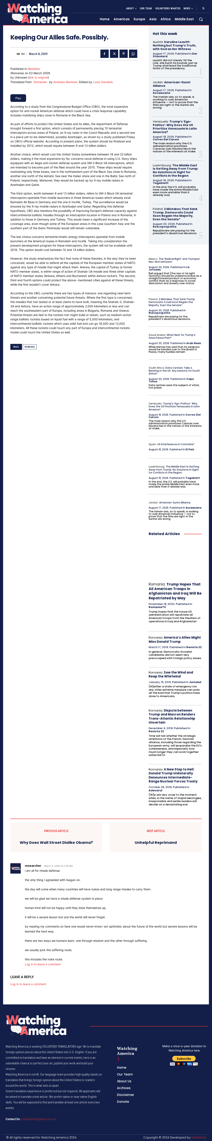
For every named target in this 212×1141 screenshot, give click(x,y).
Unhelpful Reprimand (156, 842)
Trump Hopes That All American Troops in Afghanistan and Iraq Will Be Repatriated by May (175, 591)
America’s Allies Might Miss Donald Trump (175, 639)
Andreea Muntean (65, 82)
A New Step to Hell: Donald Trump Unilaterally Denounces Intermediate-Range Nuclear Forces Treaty (173, 775)
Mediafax (34, 68)
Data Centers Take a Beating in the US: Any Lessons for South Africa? (174, 371)
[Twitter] (203, 8)
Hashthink (199, 1137)
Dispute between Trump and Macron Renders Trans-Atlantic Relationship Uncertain (172, 716)
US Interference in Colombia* (175, 444)
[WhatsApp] (133, 54)
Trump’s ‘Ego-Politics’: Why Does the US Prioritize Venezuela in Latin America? (175, 126)
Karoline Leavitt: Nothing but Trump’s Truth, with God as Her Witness (174, 45)
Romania (30, 347)
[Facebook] (104, 54)
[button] (201, 19)
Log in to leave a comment (43, 964)
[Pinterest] (123, 54)
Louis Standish (103, 82)
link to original (38, 77)
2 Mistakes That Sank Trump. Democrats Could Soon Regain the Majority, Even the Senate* (175, 214)
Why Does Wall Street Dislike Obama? (56, 842)
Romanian (40, 82)
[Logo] (36, 13)
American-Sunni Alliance (171, 84)
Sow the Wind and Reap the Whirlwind (171, 674)
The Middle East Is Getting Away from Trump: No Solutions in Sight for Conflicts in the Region (175, 170)
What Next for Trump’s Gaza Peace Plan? (172, 336)
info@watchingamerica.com (38, 1119)
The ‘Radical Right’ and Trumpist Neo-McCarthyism (174, 260)
